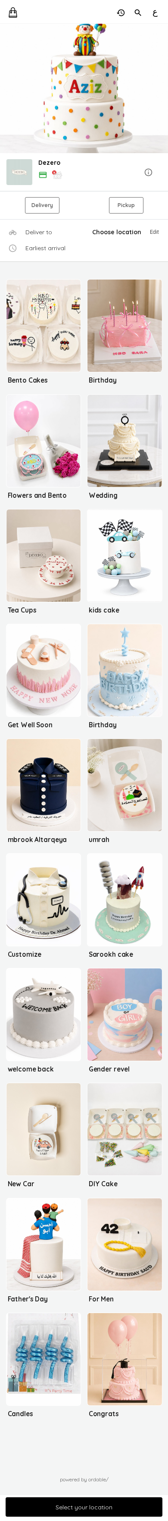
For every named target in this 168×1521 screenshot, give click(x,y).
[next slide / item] (162, 88)
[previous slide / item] (6, 88)
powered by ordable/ (84, 1479)
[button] (84, 172)
